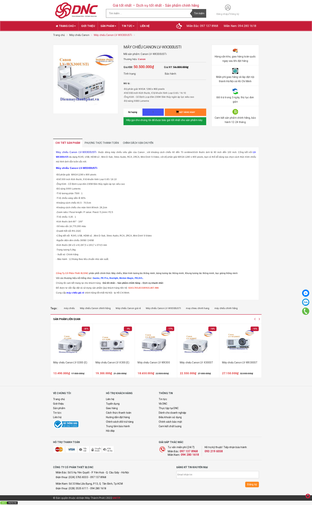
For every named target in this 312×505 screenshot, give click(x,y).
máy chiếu (69, 308)
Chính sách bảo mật (170, 421)
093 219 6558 (214, 451)
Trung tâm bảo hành (118, 426)
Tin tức (127, 26)
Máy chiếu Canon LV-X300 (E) (112, 362)
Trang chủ (66, 26)
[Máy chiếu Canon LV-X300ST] (198, 343)
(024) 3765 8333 (78, 477)
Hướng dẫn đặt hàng (118, 417)
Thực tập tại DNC (169, 408)
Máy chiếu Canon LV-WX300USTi (163, 308)
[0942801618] (306, 311)
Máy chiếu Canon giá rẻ (128, 308)
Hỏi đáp (110, 430)
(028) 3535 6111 (78, 488)
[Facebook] (305, 293)
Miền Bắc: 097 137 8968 (202, 26)
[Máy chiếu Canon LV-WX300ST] (240, 343)
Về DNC (163, 403)
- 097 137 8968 (97, 477)
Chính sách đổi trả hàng (120, 421)
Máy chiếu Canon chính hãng (95, 308)
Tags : (54, 308)
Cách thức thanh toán (118, 412)
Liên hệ (145, 26)
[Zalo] (305, 302)
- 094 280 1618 (97, 488)
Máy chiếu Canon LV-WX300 (154, 362)
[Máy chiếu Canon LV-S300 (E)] (71, 343)
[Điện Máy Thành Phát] (77, 10)
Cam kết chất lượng (170, 426)
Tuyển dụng (113, 403)
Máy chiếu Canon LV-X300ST (196, 362)
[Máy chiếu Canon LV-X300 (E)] (114, 343)
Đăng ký (234, 14)
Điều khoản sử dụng (170, 417)
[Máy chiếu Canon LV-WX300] (156, 343)
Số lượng (132, 112)
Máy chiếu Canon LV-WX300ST (240, 362)
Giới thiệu (88, 26)
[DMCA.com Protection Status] (9, 502)
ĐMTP (116, 498)
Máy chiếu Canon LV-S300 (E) (70, 362)
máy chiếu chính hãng (226, 308)
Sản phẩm (108, 26)
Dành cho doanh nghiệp (172, 412)
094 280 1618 (190, 454)
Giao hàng (112, 408)
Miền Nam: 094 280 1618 (240, 26)
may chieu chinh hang (197, 308)
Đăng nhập (222, 14)
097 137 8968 (189, 451)
